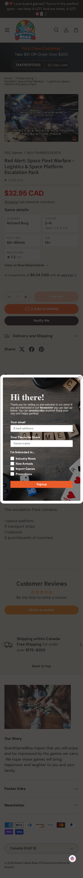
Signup (42, 484)
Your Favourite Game (25, 437)
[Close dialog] (80, 378)
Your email (17, 421)
